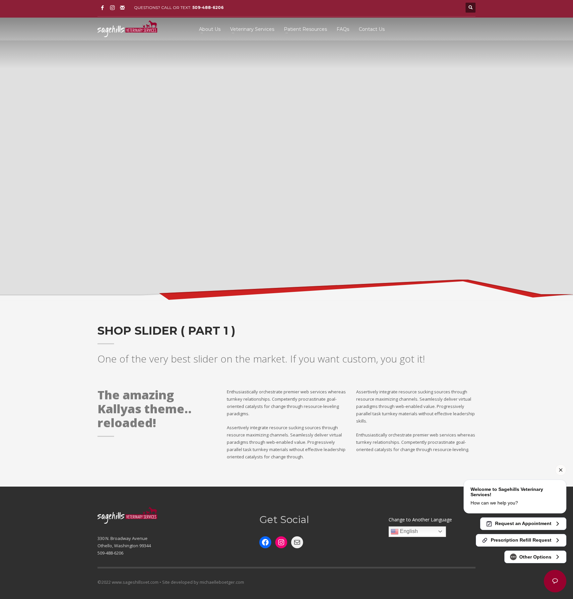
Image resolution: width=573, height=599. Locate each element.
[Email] (122, 8)
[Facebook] (102, 8)
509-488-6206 (207, 7)
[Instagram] (112, 8)
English (408, 531)
